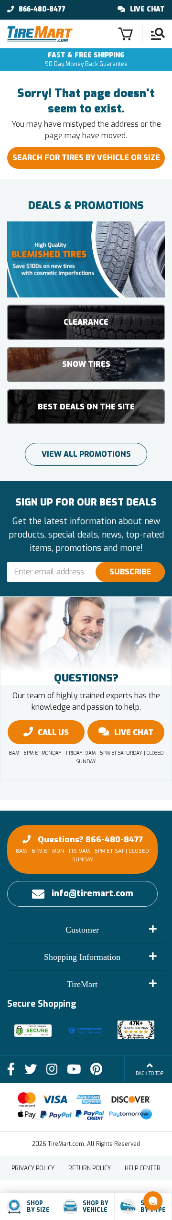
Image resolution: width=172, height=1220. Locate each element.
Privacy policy (32, 1168)
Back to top (149, 1073)
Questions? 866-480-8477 (82, 848)
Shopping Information (82, 957)
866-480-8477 (42, 9)
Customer (82, 929)
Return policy (89, 1168)
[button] (152, 1200)
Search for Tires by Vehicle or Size (86, 158)
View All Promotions (86, 454)
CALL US (53, 732)
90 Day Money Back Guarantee (86, 59)
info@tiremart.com (92, 893)
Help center (143, 1168)
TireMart (82, 984)
